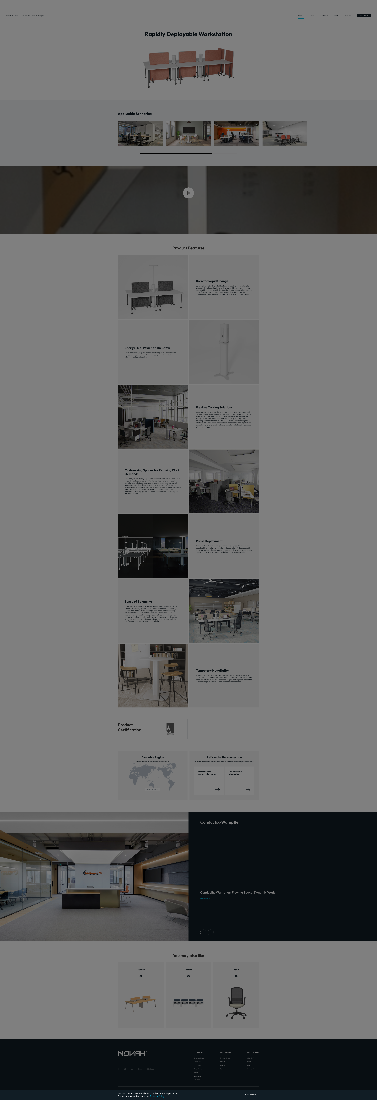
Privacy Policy (157, 1096)
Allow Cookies (250, 1095)
